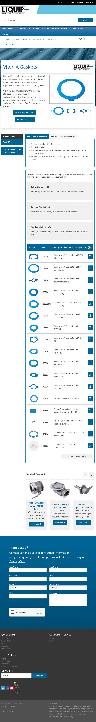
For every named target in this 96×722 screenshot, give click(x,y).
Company (13, 575)
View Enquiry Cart (77, 456)
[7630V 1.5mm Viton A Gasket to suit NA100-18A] (34, 445)
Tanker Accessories (38, 39)
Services (22, 28)
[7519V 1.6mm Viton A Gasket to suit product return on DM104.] (34, 410)
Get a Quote (6, 661)
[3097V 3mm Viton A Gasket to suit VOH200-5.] (34, 374)
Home (4, 28)
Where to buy (66, 28)
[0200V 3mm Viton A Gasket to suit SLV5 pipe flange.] (34, 256)
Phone (11, 593)
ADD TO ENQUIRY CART (24, 112)
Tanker (25, 39)
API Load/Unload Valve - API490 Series (36, 506)
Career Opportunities (9, 666)
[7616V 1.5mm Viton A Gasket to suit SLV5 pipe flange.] (34, 434)
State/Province (55, 584)
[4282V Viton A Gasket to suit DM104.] (34, 398)
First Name (13, 567)
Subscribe (39, 676)
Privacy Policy (6, 703)
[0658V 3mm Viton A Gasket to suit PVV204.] (34, 327)
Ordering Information (63, 136)
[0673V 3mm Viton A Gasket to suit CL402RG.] (34, 351)
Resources (77, 28)
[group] (71, 89)
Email (51, 575)
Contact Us (6, 34)
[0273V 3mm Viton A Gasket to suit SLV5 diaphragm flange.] (34, 280)
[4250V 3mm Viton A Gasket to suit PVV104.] (34, 386)
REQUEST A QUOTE (24, 119)
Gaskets (50, 39)
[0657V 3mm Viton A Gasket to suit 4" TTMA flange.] (34, 315)
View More (36, 524)
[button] (91, 111)
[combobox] (40, 20)
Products (12, 28)
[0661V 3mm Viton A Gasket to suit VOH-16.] (34, 339)
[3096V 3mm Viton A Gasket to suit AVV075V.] (34, 363)
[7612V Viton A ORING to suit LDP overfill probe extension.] (34, 422)
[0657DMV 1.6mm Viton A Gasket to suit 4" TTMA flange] (34, 303)
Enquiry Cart (83, 2)
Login (51, 638)
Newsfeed (55, 28)
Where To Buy (6, 641)
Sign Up (52, 641)
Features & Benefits (37, 136)
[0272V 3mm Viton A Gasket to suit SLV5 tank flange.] (34, 268)
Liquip (3, 658)
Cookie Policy (19, 703)
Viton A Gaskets (10, 45)
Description (53, 593)
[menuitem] (9, 39)
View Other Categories (10, 150)
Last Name (54, 567)
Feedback (5, 664)
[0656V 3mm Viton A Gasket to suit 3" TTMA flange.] (34, 292)
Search (85, 20)
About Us (44, 28)
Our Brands (34, 28)
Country (12, 584)
